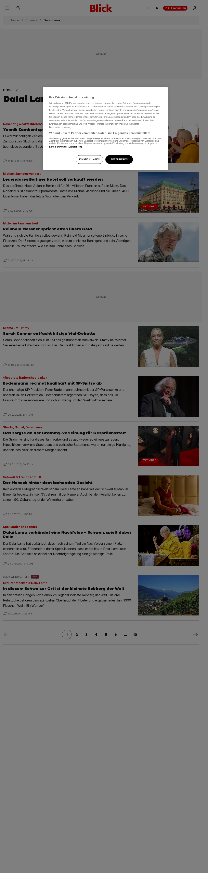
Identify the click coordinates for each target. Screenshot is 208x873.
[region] (105, 128)
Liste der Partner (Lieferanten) (65, 147)
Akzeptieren (119, 159)
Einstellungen (89, 159)
